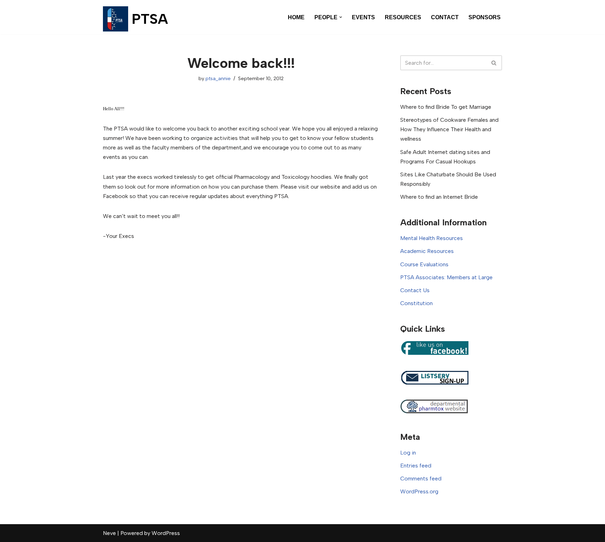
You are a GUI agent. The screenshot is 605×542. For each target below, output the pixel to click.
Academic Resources (427, 251)
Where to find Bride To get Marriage (445, 107)
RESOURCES (403, 17)
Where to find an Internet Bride (439, 196)
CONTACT (445, 17)
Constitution (416, 303)
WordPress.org (419, 491)
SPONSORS (484, 17)
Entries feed (415, 465)
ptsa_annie (218, 78)
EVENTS (363, 17)
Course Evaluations (424, 264)
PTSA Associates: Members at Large (446, 277)
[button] (340, 17)
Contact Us (415, 290)
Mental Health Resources (431, 238)
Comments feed (420, 478)
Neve (109, 533)
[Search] (494, 62)
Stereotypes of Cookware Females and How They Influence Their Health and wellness (449, 129)
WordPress (166, 533)
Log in (408, 452)
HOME (296, 17)
